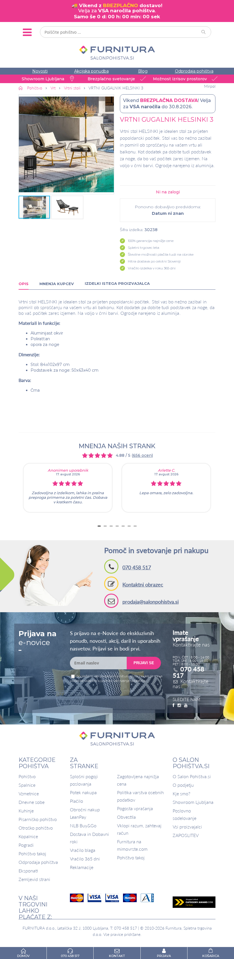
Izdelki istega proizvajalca (117, 283)
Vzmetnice (29, 793)
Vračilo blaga (82, 850)
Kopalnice (28, 836)
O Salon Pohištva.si (192, 776)
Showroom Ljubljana (193, 802)
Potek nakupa (83, 792)
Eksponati (28, 870)
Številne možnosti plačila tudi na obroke (160, 254)
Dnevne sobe (32, 802)
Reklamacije (81, 867)
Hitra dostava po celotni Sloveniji (154, 261)
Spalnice (27, 785)
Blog (143, 71)
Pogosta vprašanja (135, 808)
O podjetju (183, 785)
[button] (66, 144)
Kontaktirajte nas (190, 683)
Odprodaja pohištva (194, 71)
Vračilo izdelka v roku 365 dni (151, 268)
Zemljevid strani (34, 879)
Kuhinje (26, 810)
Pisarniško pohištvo (38, 819)
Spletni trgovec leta (143, 247)
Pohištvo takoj (32, 853)
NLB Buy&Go (83, 825)
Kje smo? (181, 793)
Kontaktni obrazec (142, 584)
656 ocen (142, 455)
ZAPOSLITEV (186, 835)
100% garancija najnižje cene (151, 241)
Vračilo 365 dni (85, 858)
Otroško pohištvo (36, 827)
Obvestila (126, 817)
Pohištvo (27, 776)
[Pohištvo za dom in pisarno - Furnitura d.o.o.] (117, 53)
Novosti (40, 71)
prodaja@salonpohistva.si (150, 601)
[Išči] (204, 32)
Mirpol (209, 86)
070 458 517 (136, 567)
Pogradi (26, 845)
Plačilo (76, 801)
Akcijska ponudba (91, 71)
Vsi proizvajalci (187, 826)
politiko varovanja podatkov (123, 680)
